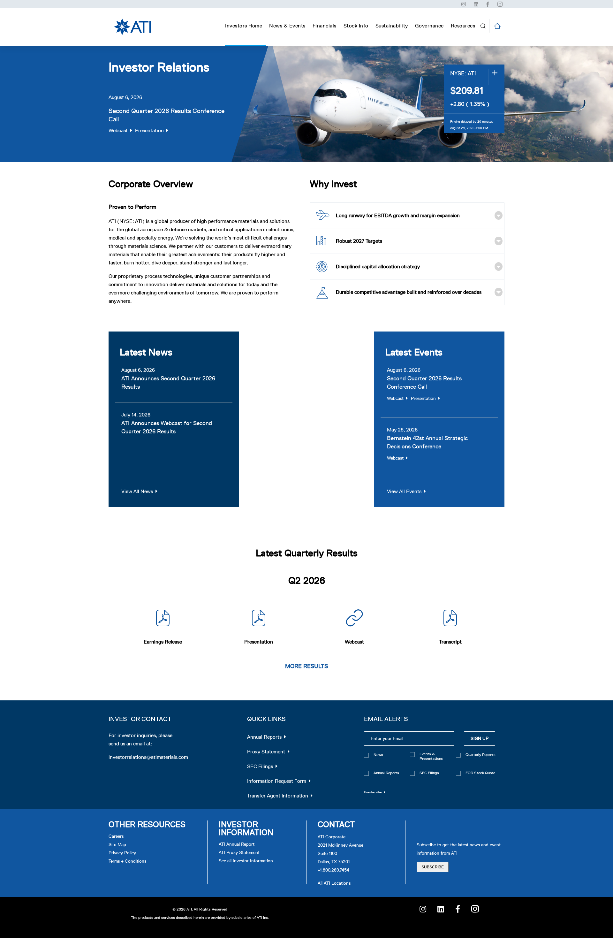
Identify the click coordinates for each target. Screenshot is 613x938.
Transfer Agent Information (277, 796)
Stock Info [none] (356, 26)
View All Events (404, 491)
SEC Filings (260, 766)
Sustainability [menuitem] (391, 26)
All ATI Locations (334, 883)
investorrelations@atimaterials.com (148, 757)
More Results (306, 666)
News (378, 755)
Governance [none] (429, 26)
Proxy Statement (266, 752)
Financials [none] (325, 26)
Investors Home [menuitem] (243, 26)
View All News (137, 491)
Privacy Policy (122, 853)
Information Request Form (276, 781)
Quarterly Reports (480, 755)
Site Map (117, 844)
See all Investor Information (246, 861)
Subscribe (432, 867)
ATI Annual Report (236, 844)
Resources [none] (463, 26)
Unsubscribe (373, 792)
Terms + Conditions (127, 861)
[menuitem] (324, 26)
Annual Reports (264, 737)
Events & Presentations (431, 756)
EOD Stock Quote (480, 773)
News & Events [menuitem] (287, 26)
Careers (116, 836)
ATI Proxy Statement (239, 852)
